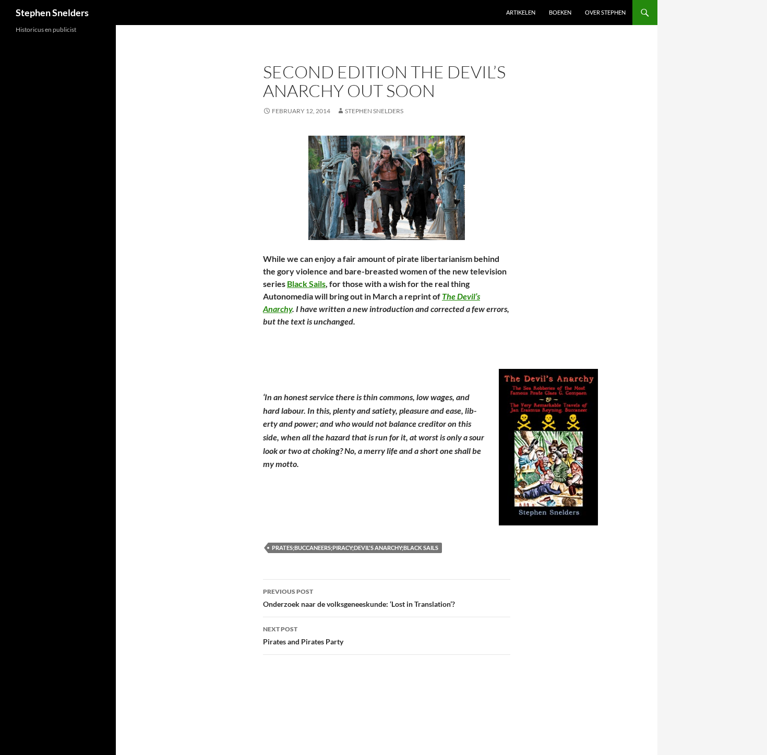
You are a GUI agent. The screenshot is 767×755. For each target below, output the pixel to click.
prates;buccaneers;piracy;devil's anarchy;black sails (355, 547)
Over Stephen (605, 12)
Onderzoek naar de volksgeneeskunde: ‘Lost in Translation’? (359, 598)
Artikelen (520, 12)
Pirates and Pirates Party (303, 635)
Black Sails (306, 284)
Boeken (560, 12)
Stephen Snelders (52, 12)
